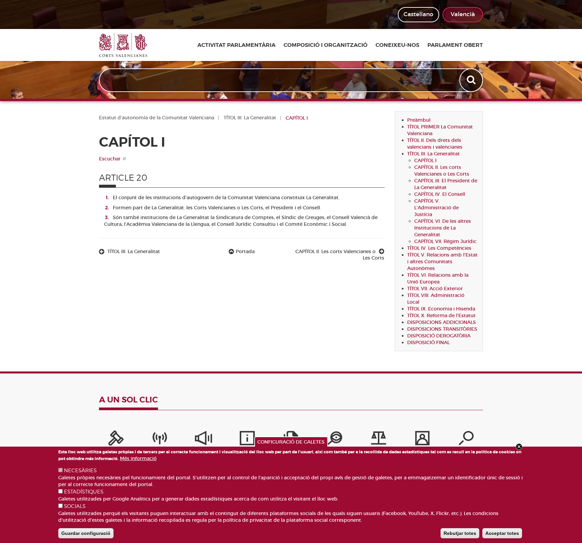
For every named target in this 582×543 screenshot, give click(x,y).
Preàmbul (418, 120)
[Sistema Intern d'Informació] (203, 439)
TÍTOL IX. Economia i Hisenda (441, 309)
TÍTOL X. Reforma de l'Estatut (441, 315)
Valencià (463, 14)
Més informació (138, 458)
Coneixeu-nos (397, 45)
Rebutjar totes (460, 533)
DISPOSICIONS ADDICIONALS (441, 322)
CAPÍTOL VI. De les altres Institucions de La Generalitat (442, 228)
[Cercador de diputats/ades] (466, 439)
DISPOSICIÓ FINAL (428, 342)
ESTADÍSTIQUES (83, 492)
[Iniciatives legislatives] (378, 439)
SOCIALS (75, 506)
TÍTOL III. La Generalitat (250, 118)
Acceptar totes (502, 533)
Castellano (418, 14)
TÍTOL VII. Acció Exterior (435, 288)
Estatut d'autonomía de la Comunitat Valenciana (156, 118)
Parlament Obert (455, 45)
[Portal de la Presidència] (116, 439)
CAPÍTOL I (425, 160)
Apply (472, 80)
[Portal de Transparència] (335, 439)
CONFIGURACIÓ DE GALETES (291, 442)
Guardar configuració (85, 533)
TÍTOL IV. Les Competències (439, 248)
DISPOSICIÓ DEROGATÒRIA (439, 336)
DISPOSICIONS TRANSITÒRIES (442, 329)
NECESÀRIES (80, 470)
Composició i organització (325, 45)
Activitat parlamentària (236, 45)
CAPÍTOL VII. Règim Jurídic (445, 241)
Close (519, 447)
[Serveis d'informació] (247, 439)
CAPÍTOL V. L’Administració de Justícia (436, 207)
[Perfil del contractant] (422, 439)
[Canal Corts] (160, 439)
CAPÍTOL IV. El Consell (439, 194)
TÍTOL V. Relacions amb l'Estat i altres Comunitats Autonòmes (442, 261)
